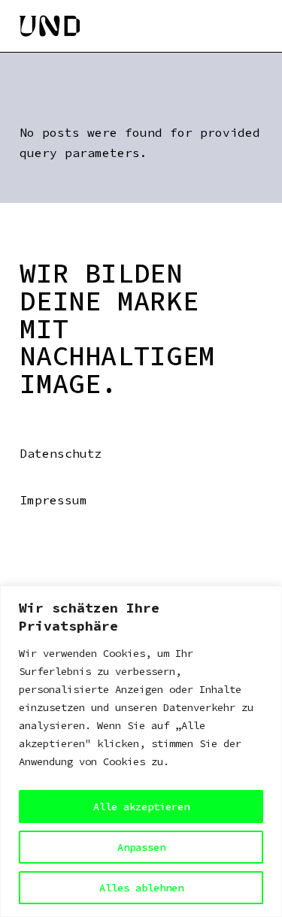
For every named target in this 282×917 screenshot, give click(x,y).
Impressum (53, 499)
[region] (141, 751)
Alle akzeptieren (141, 806)
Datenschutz (61, 453)
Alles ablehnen (141, 887)
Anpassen (141, 847)
